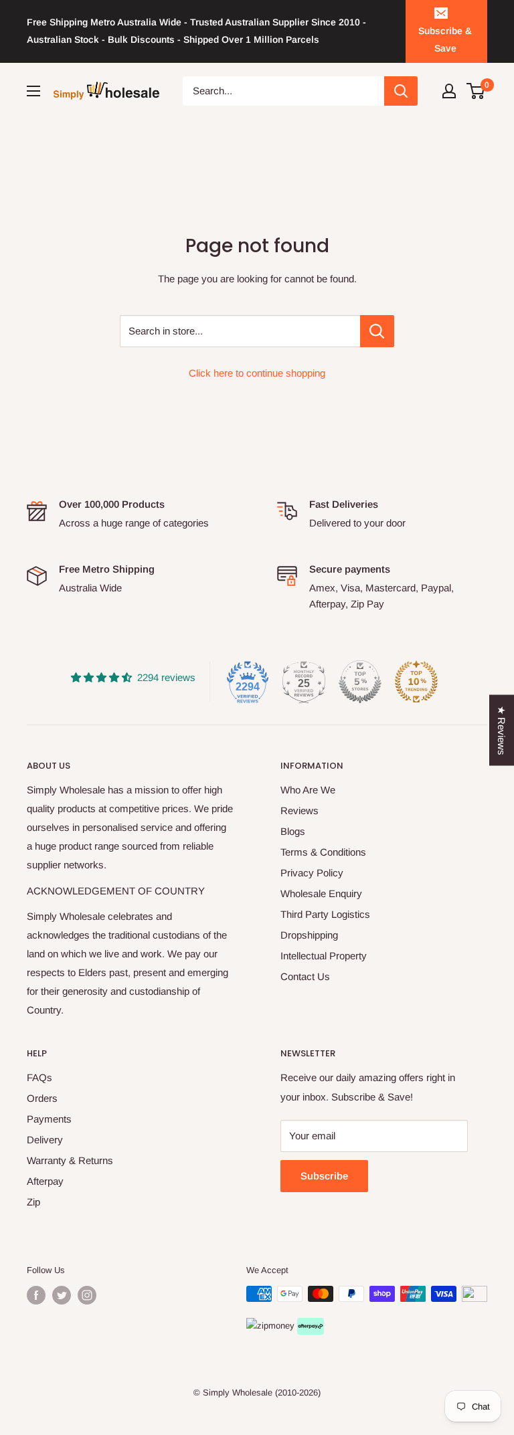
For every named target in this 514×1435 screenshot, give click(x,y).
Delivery (45, 1139)
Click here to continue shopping (257, 373)
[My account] (449, 91)
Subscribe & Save (445, 39)
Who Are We (307, 789)
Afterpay (45, 1181)
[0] (476, 91)
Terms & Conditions (323, 852)
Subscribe (324, 1175)
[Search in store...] (377, 331)
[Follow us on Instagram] (87, 1295)
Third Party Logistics (325, 914)
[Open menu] (33, 91)
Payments (49, 1119)
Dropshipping (309, 935)
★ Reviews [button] (501, 730)
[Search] (401, 91)
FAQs (39, 1077)
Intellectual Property (323, 955)
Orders (42, 1098)
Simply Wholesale (237, 1393)
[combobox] (284, 91)
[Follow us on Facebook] (36, 1295)
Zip (33, 1202)
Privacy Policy (311, 872)
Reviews (299, 810)
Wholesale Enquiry (321, 893)
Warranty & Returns (70, 1160)
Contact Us (305, 976)
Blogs (292, 831)
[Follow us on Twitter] (61, 1295)
